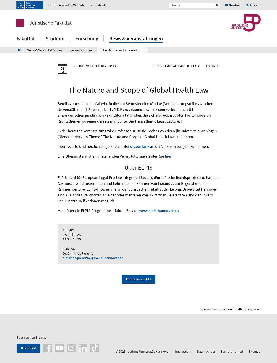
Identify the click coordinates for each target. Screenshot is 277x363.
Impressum (183, 351)
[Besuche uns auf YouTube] (59, 347)
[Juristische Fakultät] (18, 50)
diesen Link (139, 146)
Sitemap (254, 351)
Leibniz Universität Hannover (149, 351)
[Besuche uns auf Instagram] (71, 347)
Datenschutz (206, 351)
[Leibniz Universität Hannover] (29, 5)
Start (217, 5)
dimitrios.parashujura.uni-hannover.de (93, 258)
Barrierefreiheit (232, 351)
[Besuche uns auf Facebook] (47, 347)
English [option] (255, 5)
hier (168, 156)
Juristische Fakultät (50, 22)
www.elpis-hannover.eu (159, 210)
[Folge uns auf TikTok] (94, 347)
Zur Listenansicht (138, 279)
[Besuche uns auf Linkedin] (82, 347)
